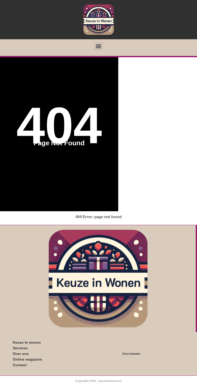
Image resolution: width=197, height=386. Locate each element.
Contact (20, 365)
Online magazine (27, 359)
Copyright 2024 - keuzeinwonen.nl (98, 380)
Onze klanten (131, 353)
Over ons (21, 354)
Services (20, 348)
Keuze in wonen (27, 342)
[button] (98, 46)
